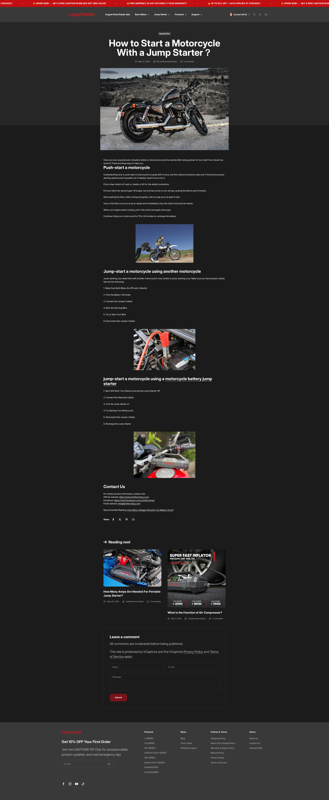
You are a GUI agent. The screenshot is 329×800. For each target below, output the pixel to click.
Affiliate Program (189, 748)
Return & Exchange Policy (223, 743)
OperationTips (164, 34)
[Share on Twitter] (119, 519)
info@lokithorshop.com (129, 503)
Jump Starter (160, 14)
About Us (253, 738)
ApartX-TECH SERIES (154, 762)
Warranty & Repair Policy (222, 748)
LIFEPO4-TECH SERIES (155, 752)
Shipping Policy (218, 738)
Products (179, 14)
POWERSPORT (151, 767)
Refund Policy (217, 752)
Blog (183, 738)
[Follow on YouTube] (76, 784)
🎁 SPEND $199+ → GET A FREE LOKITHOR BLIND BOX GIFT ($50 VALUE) (281, 3)
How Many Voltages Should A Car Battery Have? (150, 510)
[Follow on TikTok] (83, 784)
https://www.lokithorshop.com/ (134, 497)
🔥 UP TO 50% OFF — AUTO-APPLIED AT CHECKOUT (197, 3)
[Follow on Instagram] (70, 784)
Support (195, 14)
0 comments (189, 61)
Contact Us (254, 743)
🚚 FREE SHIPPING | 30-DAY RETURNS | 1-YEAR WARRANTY (120, 3)
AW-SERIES (149, 757)
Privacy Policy (193, 652)
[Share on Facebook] (113, 519)
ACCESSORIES (151, 772)
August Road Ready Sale (117, 14)
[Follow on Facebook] (63, 784)
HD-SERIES (149, 748)
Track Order (186, 743)
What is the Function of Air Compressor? (195, 612)
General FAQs (255, 748)
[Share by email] (133, 519)
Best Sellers (141, 14)
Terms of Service (219, 762)
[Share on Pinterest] (126, 519)
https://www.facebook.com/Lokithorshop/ (134, 500)
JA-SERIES (149, 743)
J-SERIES (148, 738)
